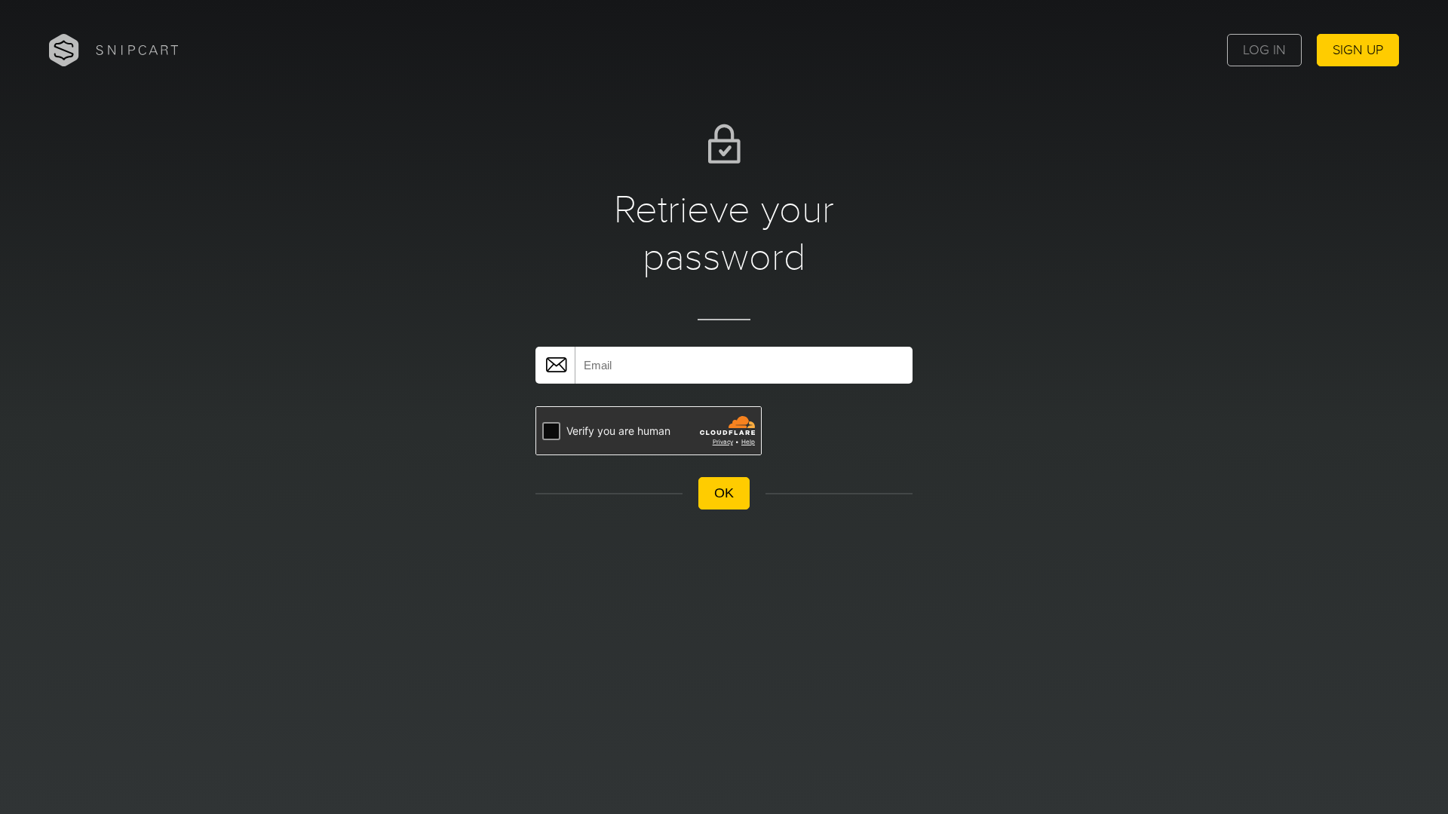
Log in (1264, 50)
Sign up (1358, 50)
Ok (724, 492)
